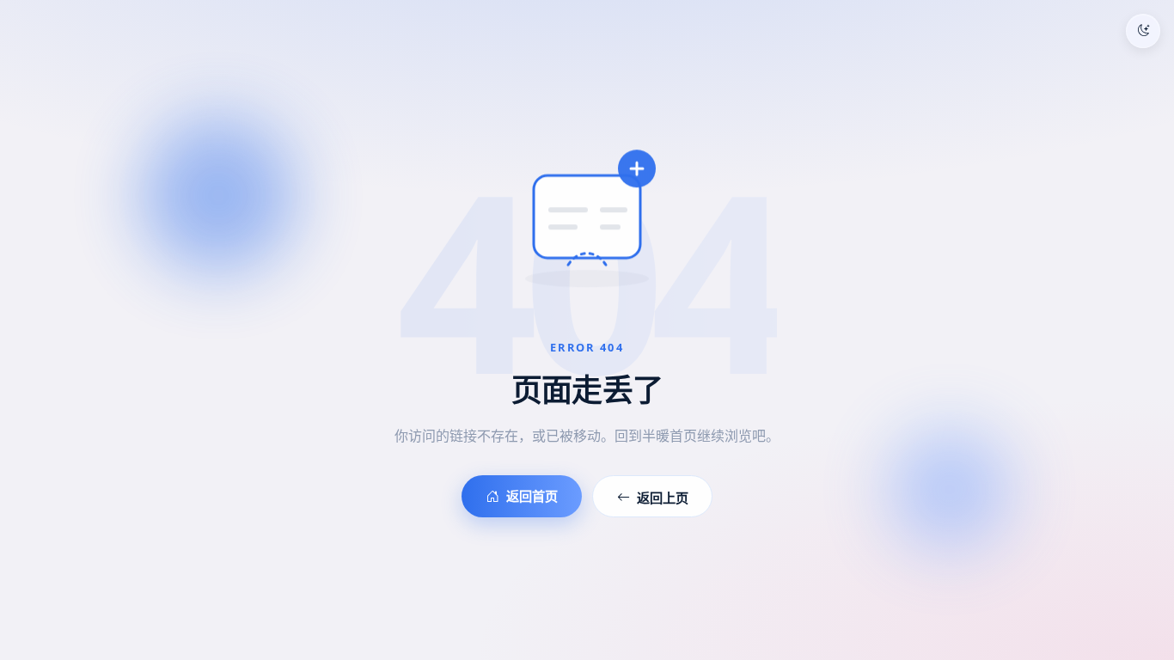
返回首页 (532, 495)
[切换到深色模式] (1143, 31)
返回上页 (662, 497)
